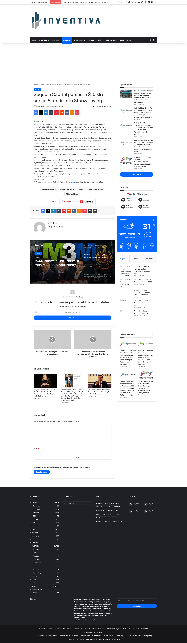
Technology (37, 573)
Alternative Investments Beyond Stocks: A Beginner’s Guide (56, 266)
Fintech (35, 553)
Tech (100, 40)
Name (36, 449)
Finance (36, 512)
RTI (32, 539)
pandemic (99, 521)
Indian (110, 514)
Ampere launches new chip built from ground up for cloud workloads (143, 292)
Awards (101, 639)
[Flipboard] (87, 201)
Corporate (36, 506)
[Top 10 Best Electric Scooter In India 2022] (126, 314)
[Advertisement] (93, 62)
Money (35, 519)
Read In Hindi (125, 40)
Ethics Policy (71, 639)
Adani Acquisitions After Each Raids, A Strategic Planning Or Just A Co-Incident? (99, 392)
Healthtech (37, 563)
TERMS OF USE (109, 636)
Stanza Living (72, 194)
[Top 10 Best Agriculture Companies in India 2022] (126, 283)
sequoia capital (96, 189)
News (82, 189)
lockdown (99, 518)
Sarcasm (34, 543)
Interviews (78, 40)
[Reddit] (62, 112)
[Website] (49, 227)
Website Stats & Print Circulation (91, 636)
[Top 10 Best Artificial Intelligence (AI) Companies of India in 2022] (126, 271)
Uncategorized (36, 589)
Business (55, 40)
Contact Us (75, 636)
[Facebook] (36, 112)
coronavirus (114, 503)
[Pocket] (77, 112)
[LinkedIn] (46, 112)
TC (121, 521)
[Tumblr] (51, 112)
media (107, 518)
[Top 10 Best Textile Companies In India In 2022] (126, 304)
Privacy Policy (52, 636)
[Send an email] (47, 106)
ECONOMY (117, 507)
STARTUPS (35, 546)
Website (77, 458)
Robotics (36, 569)
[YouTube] (59, 227)
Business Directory (111, 639)
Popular (123, 259)
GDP (34, 516)
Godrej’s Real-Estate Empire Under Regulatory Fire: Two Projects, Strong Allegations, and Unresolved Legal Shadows (101, 2)
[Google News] (68, 201)
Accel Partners (49, 189)
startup (107, 521)
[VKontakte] (67, 112)
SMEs (35, 523)
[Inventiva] (65, 21)
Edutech (36, 549)
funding (117, 510)
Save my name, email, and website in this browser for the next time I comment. (62, 467)
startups (115, 521)
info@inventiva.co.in (89, 620)
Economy (36, 509)
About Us (43, 636)
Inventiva (72, 182)
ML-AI (35, 566)
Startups (43, 40)
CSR (37, 636)
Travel (35, 576)
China (106, 503)
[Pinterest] (56, 112)
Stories (66, 40)
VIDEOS (34, 593)
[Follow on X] (46, 106)
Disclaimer (93, 639)
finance (109, 510)
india (103, 514)
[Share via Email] (90, 211)
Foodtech (36, 556)
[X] (41, 112)
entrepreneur (100, 510)
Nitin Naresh (41, 106)
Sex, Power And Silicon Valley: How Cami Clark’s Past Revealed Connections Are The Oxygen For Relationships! (45, 393)
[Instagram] (62, 227)
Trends (91, 40)
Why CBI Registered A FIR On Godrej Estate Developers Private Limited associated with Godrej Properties (143, 161)
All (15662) (137, 174)
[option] (72, 262)
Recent (135, 259)
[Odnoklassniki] (72, 112)
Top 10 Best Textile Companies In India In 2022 (142, 303)
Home (34, 40)
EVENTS (34, 529)
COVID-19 (99, 507)
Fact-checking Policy (145, 636)
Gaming (36, 559)
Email (36, 458)
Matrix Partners (67, 189)
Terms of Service (64, 636)
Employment (111, 40)
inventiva (117, 514)
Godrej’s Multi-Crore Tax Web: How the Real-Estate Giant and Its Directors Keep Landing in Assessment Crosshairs (143, 112)
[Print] (95, 211)
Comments (149, 259)
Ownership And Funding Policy (126, 636)
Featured (34, 532)
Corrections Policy (83, 639)
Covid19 (108, 507)
